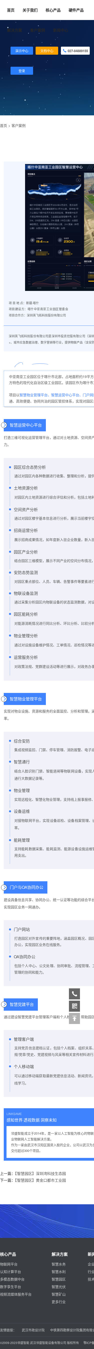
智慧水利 (59, 1271)
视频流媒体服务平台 (16, 1294)
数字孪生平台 (10, 1286)
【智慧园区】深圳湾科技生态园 (40, 1173)
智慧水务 (59, 1263)
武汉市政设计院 (33, 1329)
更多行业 (59, 1301)
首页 (11, 10)
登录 (22, 70)
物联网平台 (9, 1263)
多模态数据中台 (12, 1279)
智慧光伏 (59, 1286)
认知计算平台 (10, 1271)
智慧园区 (59, 1279)
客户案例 (19, 125)
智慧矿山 (59, 1294)
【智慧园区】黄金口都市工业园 (40, 1180)
